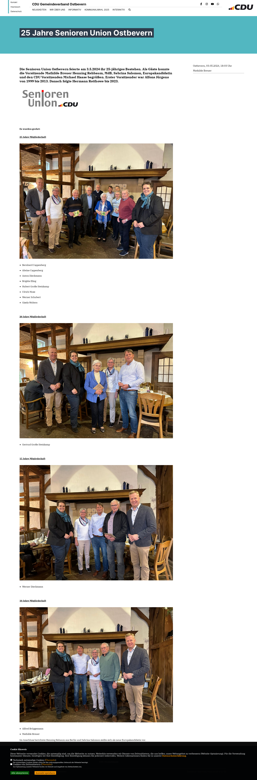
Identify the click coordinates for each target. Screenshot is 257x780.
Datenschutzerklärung (174, 755)
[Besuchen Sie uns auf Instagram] (206, 4)
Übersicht (50, 760)
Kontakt (14, 2)
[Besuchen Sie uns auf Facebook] (201, 4)
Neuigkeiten (39, 10)
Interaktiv (119, 10)
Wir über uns (57, 10)
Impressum (15, 7)
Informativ (74, 10)
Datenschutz (16, 11)
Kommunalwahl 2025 (97, 10)
